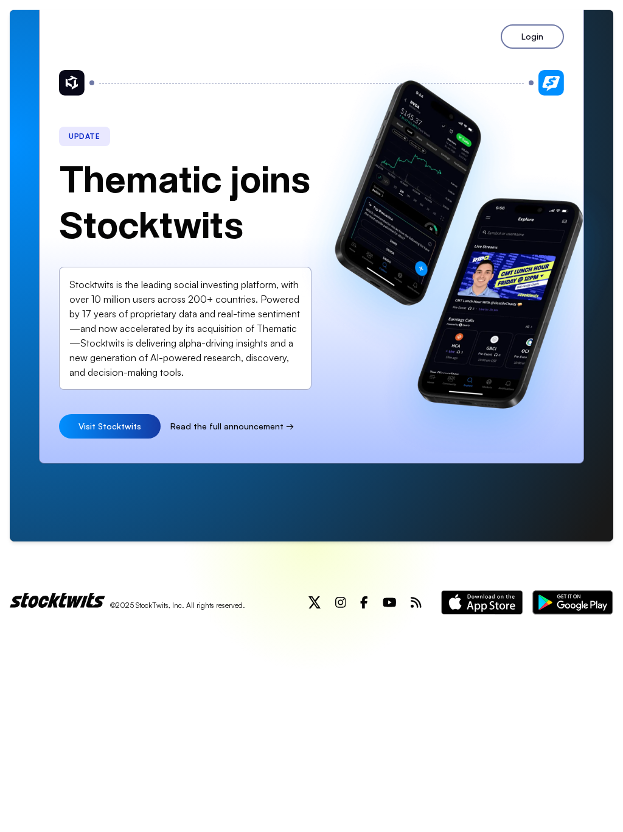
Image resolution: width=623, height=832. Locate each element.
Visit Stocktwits (109, 426)
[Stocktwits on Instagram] (340, 602)
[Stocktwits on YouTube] (390, 602)
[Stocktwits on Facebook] (364, 602)
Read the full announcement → (232, 426)
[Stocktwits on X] (314, 602)
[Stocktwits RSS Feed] (416, 602)
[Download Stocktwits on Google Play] (572, 602)
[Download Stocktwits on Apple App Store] (482, 602)
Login (532, 36)
